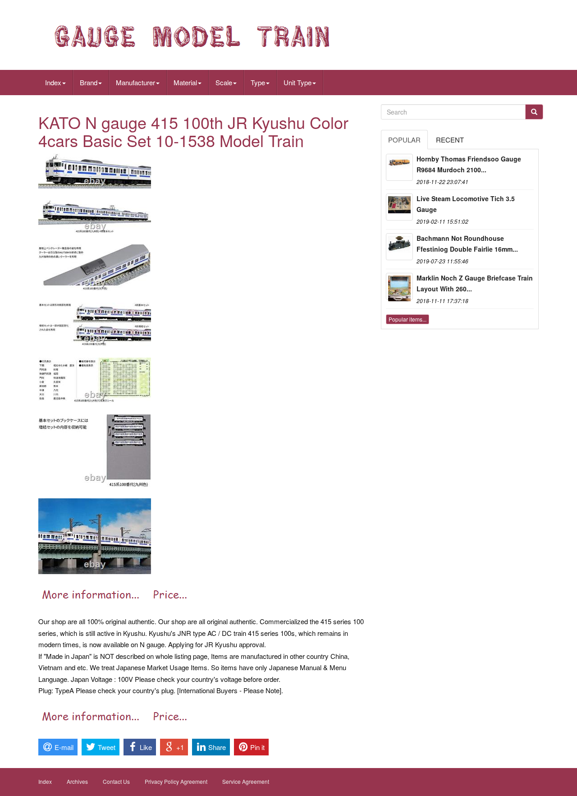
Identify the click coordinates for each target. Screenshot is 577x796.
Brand (88, 82)
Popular (404, 139)
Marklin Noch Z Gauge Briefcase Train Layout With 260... (475, 283)
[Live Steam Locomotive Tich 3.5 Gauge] (399, 207)
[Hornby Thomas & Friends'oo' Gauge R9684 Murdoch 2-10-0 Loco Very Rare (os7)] (399, 167)
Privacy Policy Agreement (176, 781)
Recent (450, 139)
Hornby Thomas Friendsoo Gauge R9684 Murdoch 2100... (469, 164)
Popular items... (407, 319)
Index (53, 82)
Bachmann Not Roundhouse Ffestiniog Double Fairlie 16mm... (467, 243)
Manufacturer (135, 82)
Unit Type (297, 82)
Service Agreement (245, 781)
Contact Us (116, 781)
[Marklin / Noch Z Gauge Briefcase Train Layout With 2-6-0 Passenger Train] (399, 286)
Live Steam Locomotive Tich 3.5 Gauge (466, 204)
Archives (77, 781)
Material (185, 82)
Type (258, 82)
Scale (223, 82)
